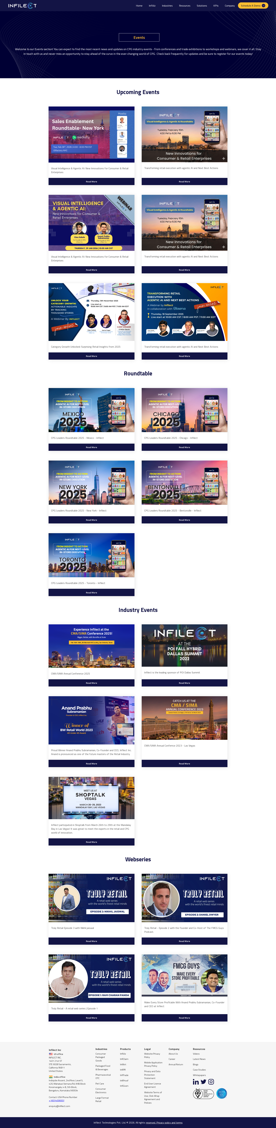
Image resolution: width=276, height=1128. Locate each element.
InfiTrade (124, 1075)
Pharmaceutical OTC (103, 1076)
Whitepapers (199, 1075)
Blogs (195, 1064)
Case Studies (199, 1069)
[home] (22, 5)
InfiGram (124, 1086)
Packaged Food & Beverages (103, 1067)
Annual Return (176, 1064)
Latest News (199, 1059)
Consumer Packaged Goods (101, 1057)
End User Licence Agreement (152, 1085)
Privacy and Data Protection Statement (152, 1075)
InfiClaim (124, 1059)
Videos (196, 1054)
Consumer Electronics (101, 1090)
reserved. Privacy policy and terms (164, 1122)
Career (172, 1059)
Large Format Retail (102, 1099)
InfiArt (123, 1064)
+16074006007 (56, 1100)
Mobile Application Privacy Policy (153, 1064)
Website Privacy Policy (152, 1055)
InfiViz (152, 6)
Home (139, 6)
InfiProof (124, 1080)
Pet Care (100, 1083)
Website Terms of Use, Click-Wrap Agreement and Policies (153, 1098)
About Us (173, 1054)
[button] (167, 5)
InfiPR (123, 1069)
